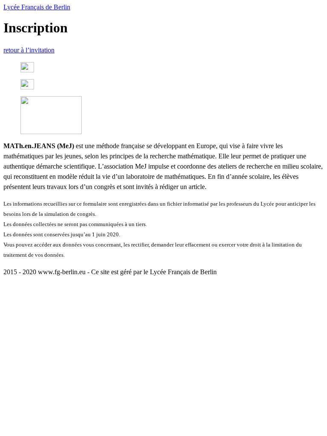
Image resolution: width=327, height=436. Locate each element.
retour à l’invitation (28, 50)
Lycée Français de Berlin (36, 7)
